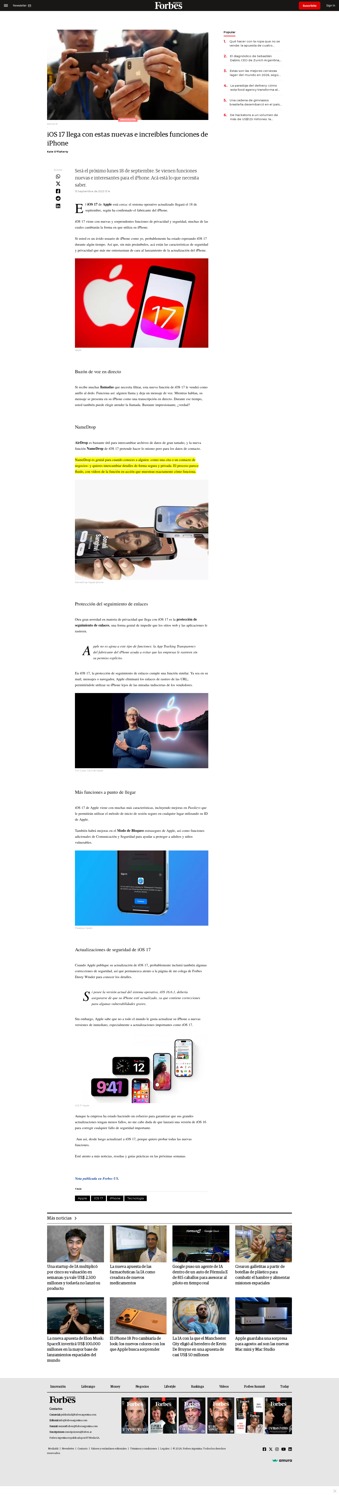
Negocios (142, 1386)
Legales (165, 1448)
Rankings (197, 1386)
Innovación (58, 1386)
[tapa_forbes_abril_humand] (163, 1415)
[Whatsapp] (58, 176)
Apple (82, 1198)
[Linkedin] (58, 206)
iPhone (115, 1198)
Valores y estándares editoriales (109, 1448)
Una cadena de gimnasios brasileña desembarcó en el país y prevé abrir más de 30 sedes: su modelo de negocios (256, 102)
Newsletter (68, 1448)
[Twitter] (58, 184)
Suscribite (309, 5)
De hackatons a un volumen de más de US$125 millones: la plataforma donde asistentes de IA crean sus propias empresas (254, 117)
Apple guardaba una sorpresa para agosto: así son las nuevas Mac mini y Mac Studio (262, 1344)
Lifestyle (170, 1386)
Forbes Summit (254, 1386)
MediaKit (53, 1448)
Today (284, 1386)
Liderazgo (88, 1386)
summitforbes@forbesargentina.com (78, 1426)
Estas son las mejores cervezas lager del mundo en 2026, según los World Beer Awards (255, 73)
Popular (229, 32)
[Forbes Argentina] (169, 5)
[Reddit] (58, 198)
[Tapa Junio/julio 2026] (134, 1415)
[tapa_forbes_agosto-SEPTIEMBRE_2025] (278, 1415)
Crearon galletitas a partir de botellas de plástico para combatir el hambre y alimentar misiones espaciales (262, 1275)
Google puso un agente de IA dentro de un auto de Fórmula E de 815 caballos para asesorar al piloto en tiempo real (200, 1275)
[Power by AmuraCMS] (282, 1460)
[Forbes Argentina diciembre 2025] (220, 1415)
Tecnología (135, 1198)
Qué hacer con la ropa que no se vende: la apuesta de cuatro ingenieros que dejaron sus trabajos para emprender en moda (255, 43)
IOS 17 (98, 1198)
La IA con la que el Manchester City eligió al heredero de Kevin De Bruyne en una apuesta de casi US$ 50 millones (199, 1347)
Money (115, 1386)
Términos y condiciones (143, 1448)
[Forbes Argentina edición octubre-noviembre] (249, 1415)
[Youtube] (283, 1449)
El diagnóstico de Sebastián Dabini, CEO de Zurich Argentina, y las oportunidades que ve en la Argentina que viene (256, 58)
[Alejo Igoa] (192, 1415)
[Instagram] (277, 1449)
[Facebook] (58, 191)
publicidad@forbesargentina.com (78, 1415)
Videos (224, 1386)
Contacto (82, 1448)
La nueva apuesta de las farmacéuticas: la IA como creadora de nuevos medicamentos (132, 1275)
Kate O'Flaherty (57, 151)
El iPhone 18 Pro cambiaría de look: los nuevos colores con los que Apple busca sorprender (137, 1344)
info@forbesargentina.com (73, 1420)
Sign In (330, 5)
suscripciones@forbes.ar (78, 1432)
